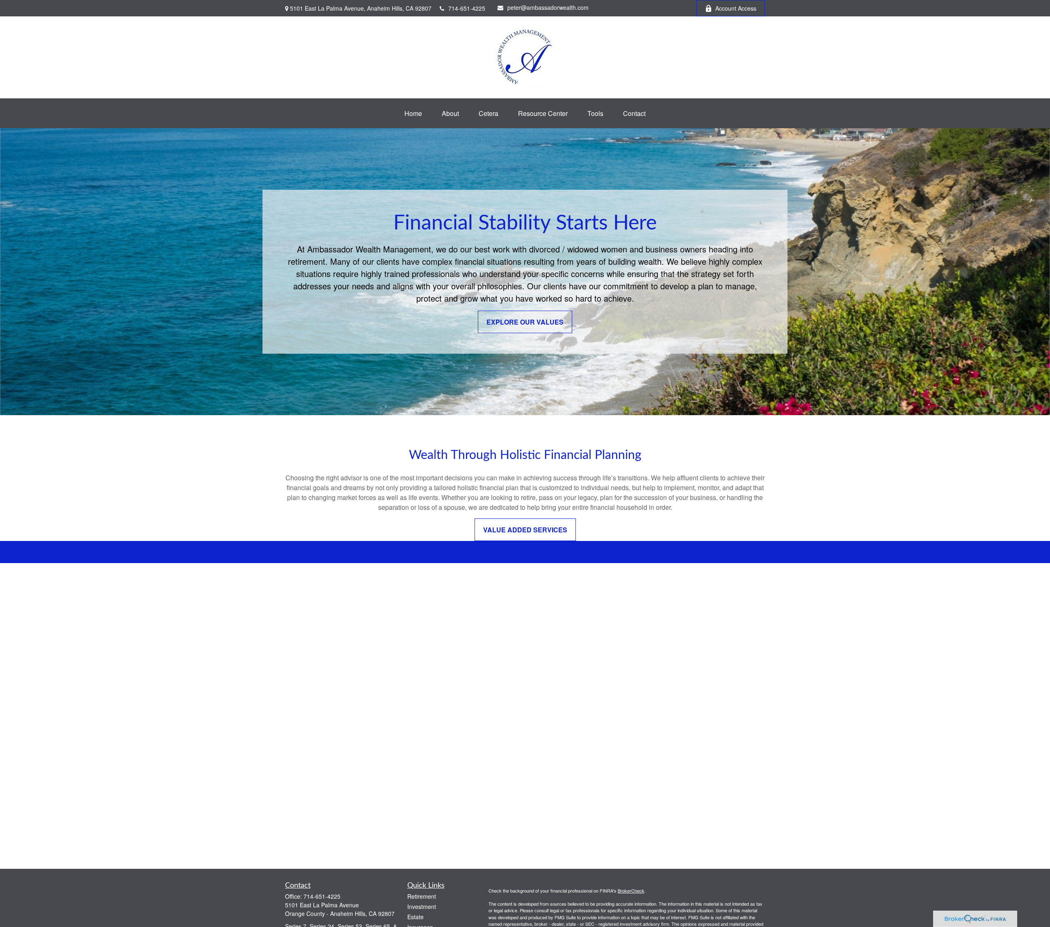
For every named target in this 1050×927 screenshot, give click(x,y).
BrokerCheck (631, 890)
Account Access (735, 8)
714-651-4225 (466, 8)
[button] (413, 113)
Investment (421, 906)
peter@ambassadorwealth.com (548, 7)
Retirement (421, 896)
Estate (415, 917)
